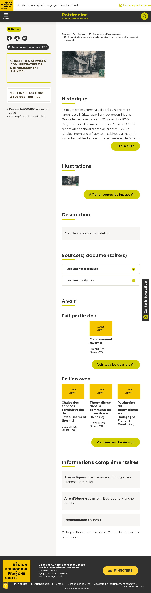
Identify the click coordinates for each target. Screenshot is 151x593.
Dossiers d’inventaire (107, 33)
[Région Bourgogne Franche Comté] (6, 5)
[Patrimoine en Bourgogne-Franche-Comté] (75, 16)
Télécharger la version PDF (29, 47)
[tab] (101, 269)
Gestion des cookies (79, 583)
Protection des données (75, 588)
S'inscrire (123, 570)
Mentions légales (40, 583)
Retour (15, 29)
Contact (59, 583)
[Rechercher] (144, 16)
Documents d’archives (82, 269)
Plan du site (20, 583)
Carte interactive (145, 297)
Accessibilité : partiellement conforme (115, 583)
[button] (9, 38)
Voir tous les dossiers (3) (115, 442)
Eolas (141, 586)
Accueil (66, 33)
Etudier (82, 33)
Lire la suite (125, 146)
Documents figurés (80, 280)
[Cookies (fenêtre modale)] (5, 585)
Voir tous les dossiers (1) (115, 364)
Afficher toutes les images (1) (111, 194)
